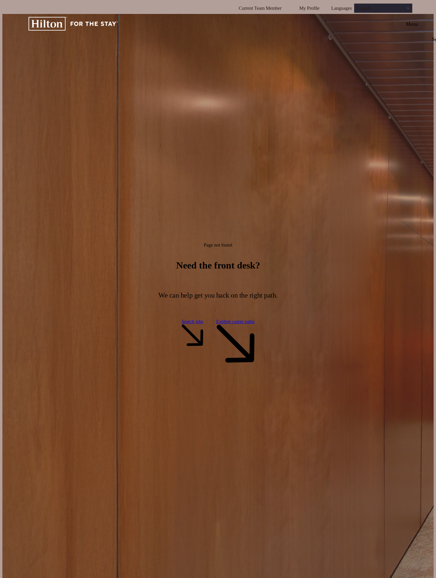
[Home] (73, 24)
